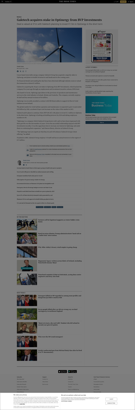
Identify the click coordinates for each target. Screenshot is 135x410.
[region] (67, 401)
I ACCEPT (111, 399)
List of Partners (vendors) (66, 401)
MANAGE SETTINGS (111, 403)
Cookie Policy (22, 404)
